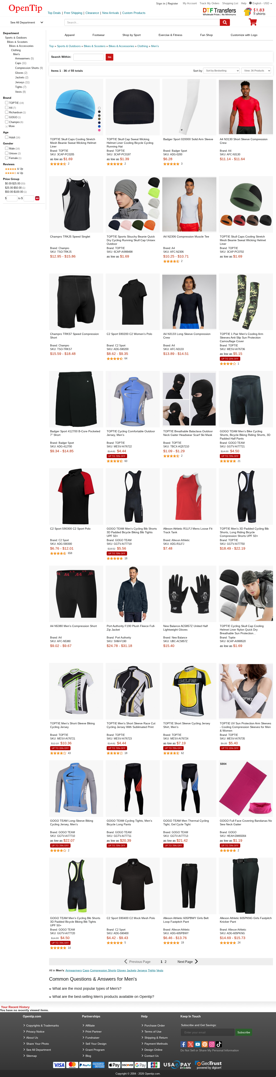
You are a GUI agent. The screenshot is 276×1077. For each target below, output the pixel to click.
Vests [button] (159, 970)
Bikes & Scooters (17, 41)
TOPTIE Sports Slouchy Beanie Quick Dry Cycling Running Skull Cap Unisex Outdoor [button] (131, 240)
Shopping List (230, 3)
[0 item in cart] (253, 23)
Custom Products (133, 13)
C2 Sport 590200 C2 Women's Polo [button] (129, 334)
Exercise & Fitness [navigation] (170, 35)
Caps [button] (86, 970)
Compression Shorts (29, 67)
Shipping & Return (156, 1037)
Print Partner (93, 1031)
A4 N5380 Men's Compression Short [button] (73, 626)
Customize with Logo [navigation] (244, 35)
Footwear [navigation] (99, 35)
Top (51, 46)
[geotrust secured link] (208, 1064)
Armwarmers (24, 58)
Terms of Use (152, 1031)
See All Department (22, 22)
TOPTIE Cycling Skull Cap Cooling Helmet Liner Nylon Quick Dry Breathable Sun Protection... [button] (242, 629)
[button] (260, 3)
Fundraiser (92, 1037)
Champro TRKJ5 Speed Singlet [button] (70, 236)
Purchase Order (154, 1025)
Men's (155, 46)
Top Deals (54, 13)
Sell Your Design (95, 1043)
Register (173, 3)
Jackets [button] (131, 970)
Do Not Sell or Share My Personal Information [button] (209, 1050)
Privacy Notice (35, 1031)
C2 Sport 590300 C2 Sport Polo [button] (70, 528)
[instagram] (212, 1044)
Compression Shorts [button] (103, 970)
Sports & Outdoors (16, 37)
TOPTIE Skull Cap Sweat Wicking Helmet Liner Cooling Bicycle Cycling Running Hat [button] (130, 143)
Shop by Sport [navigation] (131, 35)
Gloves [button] (121, 970)
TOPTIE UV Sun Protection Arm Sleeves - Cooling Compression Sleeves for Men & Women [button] (245, 727)
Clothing (16, 50)
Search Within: (61, 56)
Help (243, 3)
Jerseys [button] (142, 970)
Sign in (160, 3)
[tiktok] (219, 1044)
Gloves (21, 72)
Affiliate (90, 1025)
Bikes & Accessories (21, 45)
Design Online (153, 1049)
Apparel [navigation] (70, 35)
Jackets (21, 77)
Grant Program (95, 1049)
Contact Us (151, 1055)
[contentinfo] (25, 8)
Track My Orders (209, 3)
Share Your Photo (37, 1043)
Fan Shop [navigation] (206, 35)
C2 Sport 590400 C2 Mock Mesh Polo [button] (131, 918)
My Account (190, 3)
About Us (32, 1037)
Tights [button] (152, 970)
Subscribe (243, 1032)
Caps (20, 63)
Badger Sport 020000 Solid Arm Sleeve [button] (188, 139)
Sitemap (31, 1055)
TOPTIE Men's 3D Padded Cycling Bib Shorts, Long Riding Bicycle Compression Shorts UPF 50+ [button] (244, 532)
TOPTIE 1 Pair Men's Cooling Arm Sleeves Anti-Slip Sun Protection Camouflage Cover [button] (241, 337)
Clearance (92, 13)
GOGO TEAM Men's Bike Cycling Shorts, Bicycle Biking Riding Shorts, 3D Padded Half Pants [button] (245, 435)
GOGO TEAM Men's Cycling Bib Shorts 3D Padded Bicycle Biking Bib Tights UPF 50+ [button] (132, 532)
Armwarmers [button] (73, 970)
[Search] (225, 22)
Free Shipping (73, 13)
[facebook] (183, 1044)
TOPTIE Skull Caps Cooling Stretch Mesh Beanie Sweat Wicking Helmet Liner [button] (73, 143)
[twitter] (191, 1044)
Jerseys (22, 82)
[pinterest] (205, 1044)
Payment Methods (156, 1043)
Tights (20, 86)
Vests (20, 91)
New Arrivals (110, 13)
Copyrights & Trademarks (42, 1025)
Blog (88, 1055)
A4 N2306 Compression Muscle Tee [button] (186, 236)
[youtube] (198, 1044)
